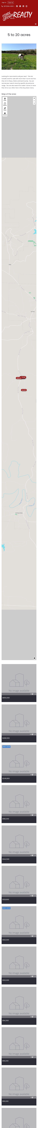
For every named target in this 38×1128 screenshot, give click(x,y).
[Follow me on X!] (20, 6)
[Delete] (4, 114)
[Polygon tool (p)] (4, 99)
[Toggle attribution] (34, 658)
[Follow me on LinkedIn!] (23, 6)
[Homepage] (17, 16)
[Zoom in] (34, 98)
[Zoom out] (34, 100)
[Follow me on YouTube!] (26, 6)
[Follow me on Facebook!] (17, 6)
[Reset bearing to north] (34, 103)
